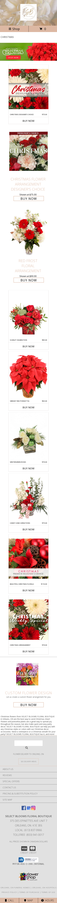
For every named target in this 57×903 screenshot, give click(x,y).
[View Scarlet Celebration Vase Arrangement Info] (28, 314)
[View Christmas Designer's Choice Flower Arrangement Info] (28, 89)
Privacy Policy (9, 892)
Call (10, 900)
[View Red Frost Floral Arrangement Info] (28, 233)
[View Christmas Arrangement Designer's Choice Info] (28, 619)
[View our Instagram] (33, 809)
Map (29, 900)
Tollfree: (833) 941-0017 (28, 835)
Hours (49, 900)
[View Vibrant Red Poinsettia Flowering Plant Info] (28, 375)
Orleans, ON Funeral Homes (15, 887)
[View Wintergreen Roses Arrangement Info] (28, 436)
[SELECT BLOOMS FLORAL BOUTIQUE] (28, 19)
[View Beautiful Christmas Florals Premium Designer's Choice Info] (28, 558)
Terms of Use (48, 892)
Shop (16, 29)
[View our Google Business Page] (28, 809)
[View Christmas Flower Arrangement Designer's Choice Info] (28, 151)
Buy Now (28, 121)
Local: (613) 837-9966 (28, 830)
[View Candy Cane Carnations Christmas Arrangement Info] (28, 497)
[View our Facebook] (24, 809)
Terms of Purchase (29, 892)
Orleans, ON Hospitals (44, 887)
